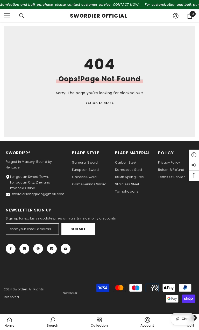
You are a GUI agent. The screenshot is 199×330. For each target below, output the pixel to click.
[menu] (7, 16)
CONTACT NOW (126, 4)
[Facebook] (11, 249)
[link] (52, 322)
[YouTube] (65, 249)
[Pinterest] (38, 249)
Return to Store (99, 103)
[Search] (22, 16)
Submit (78, 229)
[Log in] (175, 15)
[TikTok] (52, 249)
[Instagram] (24, 249)
